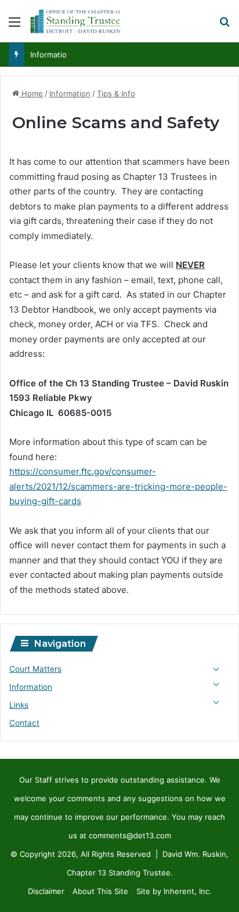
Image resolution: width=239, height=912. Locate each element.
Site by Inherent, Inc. (174, 891)
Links (18, 705)
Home (31, 93)
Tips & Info (116, 93)
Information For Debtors (73, 54)
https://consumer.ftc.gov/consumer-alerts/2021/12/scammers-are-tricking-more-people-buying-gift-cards (118, 486)
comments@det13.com (130, 835)
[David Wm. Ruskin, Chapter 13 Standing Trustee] (75, 21)
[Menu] (14, 26)
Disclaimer (46, 891)
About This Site (100, 891)
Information (69, 93)
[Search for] (224, 26)
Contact (24, 723)
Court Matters (35, 669)
